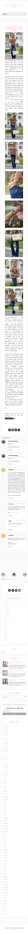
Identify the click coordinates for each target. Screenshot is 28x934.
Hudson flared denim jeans (14, 98)
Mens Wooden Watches (9, 398)
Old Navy (6, 632)
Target (5, 638)
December (4, 743)
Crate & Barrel (6, 614)
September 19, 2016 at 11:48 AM (20, 442)
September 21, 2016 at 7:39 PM (20, 503)
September (4, 733)
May (3, 754)
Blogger (14, 929)
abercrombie (6, 601)
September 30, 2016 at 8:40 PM (20, 535)
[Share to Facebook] (15, 430)
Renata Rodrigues (13, 441)
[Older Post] (25, 576)
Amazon (5, 603)
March (3, 738)
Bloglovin (19, 590)
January (3, 762)
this (20, 94)
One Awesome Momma (13, 526)
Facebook (9, 590)
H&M (5, 618)
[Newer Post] (3, 576)
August (3, 735)
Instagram (18, 69)
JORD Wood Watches (12, 322)
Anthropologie (6, 610)
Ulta (5, 640)
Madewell (6, 627)
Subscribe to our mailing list (14, 708)
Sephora (5, 636)
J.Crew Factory (7, 623)
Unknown (11, 469)
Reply (10, 450)
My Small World (14, 512)
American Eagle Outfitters (9, 605)
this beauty (16, 92)
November (4, 727)
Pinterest (12, 590)
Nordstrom (6, 629)
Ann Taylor (6, 608)
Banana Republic (7, 612)
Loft (5, 625)
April (3, 786)
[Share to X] (12, 430)
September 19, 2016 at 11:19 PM (20, 469)
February (4, 725)
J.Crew (5, 621)
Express (5, 616)
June (3, 780)
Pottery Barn (6, 634)
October (3, 730)
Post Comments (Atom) (11, 579)
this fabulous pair (10, 101)
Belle (10, 521)
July (3, 778)
